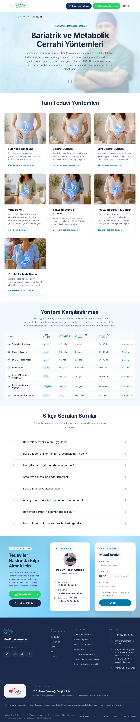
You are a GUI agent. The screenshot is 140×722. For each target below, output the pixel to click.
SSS (53, 651)
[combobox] (105, 576)
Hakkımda (55, 642)
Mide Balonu (80, 649)
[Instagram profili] (15, 654)
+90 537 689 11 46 (43, 718)
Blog (53, 647)
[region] (70, 365)
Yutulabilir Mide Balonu (84, 654)
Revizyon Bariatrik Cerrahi (86, 664)
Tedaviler (55, 637)
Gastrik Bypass (81, 639)
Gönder (114, 602)
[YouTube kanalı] (7, 654)
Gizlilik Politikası (110, 717)
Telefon (104, 572)
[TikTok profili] (22, 654)
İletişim (54, 656)
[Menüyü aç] (10, 6)
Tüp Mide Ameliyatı (82, 635)
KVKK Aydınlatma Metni (89, 717)
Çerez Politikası (129, 717)
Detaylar (126, 344)
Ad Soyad (104, 561)
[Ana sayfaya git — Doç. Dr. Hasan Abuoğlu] (20, 6)
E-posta (104, 582)
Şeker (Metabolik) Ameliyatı (86, 659)
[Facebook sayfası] (30, 654)
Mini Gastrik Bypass (83, 644)
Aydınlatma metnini (111, 593)
